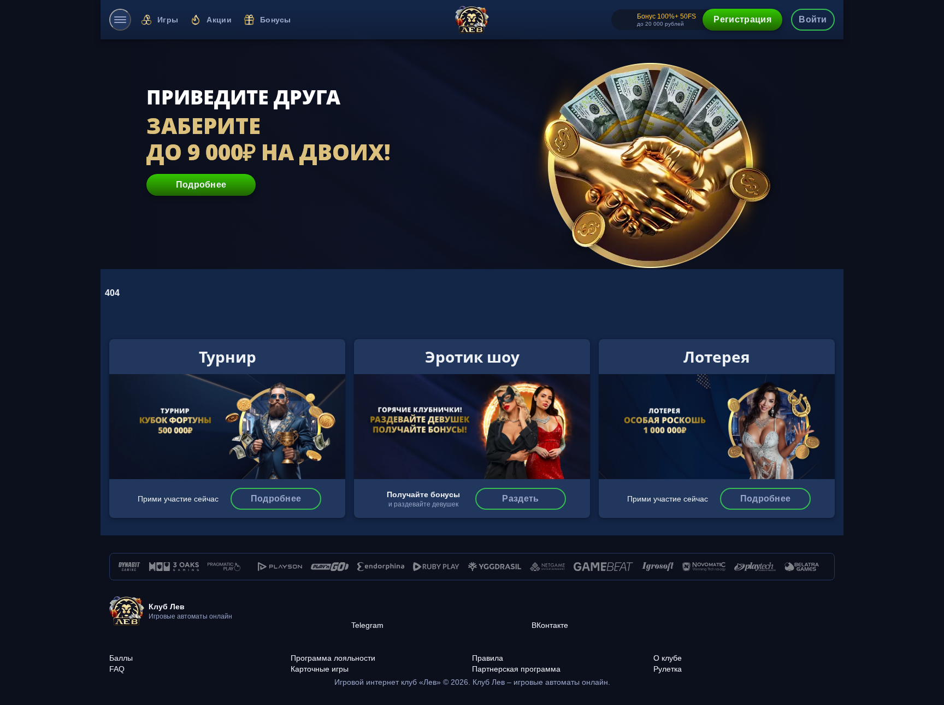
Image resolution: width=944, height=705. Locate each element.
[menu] (120, 20)
